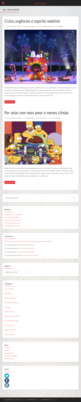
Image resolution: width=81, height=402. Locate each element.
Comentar (60, 26)
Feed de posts (8, 353)
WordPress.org (9, 359)
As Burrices (8, 293)
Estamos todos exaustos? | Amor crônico (19, 241)
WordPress (54, 400)
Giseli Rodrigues (30, 26)
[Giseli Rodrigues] (40, 3)
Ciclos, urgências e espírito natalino (32, 21)
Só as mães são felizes (11, 321)
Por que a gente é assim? (46, 26)
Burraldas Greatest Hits (11, 302)
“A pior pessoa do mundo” (12, 220)
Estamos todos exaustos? (12, 223)
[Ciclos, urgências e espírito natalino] (40, 57)
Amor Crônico (42, 118)
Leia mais (11, 102)
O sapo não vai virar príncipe (13, 214)
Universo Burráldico (10, 330)
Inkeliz (39, 400)
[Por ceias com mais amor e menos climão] (33, 142)
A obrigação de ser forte (11, 226)
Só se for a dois (9, 325)
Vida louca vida (9, 334)
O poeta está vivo (9, 311)
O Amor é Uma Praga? (11, 217)
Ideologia (7, 307)
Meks (24, 400)
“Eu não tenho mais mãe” (27, 245)
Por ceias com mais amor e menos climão (36, 112)
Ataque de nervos (9, 298)
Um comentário (55, 118)
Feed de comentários (11, 356)
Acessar (7, 350)
